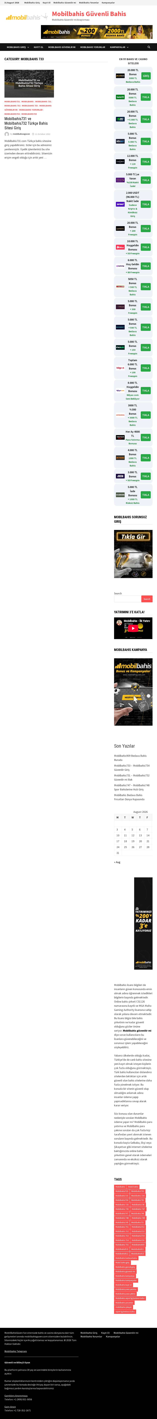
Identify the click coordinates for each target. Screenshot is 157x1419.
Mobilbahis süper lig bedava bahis (130, 1298)
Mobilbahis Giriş (32, 2)
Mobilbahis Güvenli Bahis (89, 13)
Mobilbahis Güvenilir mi (65, 2)
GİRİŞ (146, 76)
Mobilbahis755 (138, 1240)
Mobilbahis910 (122, 1249)
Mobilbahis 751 (122, 1227)
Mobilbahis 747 (138, 1209)
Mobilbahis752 (138, 1227)
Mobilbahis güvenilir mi (137, 1030)
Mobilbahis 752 (122, 1231)
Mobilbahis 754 (122, 1240)
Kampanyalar (108, 2)
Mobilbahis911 (137, 1249)
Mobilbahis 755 (122, 1244)
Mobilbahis (27, 101)
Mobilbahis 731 (43, 101)
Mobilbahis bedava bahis (126, 1258)
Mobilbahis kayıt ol (124, 1285)
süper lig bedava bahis (125, 1311)
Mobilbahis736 (138, 1204)
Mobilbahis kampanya (125, 1276)
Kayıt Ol (46, 2)
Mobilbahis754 (138, 1236)
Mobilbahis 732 (12, 105)
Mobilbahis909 (138, 1244)
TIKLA (145, 97)
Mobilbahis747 (122, 1213)
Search (118, 593)
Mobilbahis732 (12, 114)
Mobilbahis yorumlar (31, 109)
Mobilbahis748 (137, 1213)
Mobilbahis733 (29, 114)
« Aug (117, 862)
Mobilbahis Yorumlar (89, 2)
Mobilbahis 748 (122, 1218)
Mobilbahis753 (138, 1231)
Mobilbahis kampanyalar (126, 1280)
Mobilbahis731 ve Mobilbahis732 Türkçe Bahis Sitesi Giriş (26, 123)
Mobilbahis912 (122, 1253)
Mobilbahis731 (12, 101)
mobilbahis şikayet (124, 1307)
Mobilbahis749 (122, 1222)
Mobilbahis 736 (122, 1209)
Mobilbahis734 (122, 1200)
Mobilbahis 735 (122, 1204)
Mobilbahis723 (122, 1191)
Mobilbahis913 (137, 1253)
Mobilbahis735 (137, 1200)
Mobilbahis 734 (137, 1195)
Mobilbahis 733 (30, 105)
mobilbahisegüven (21, 134)
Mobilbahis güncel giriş (125, 1267)
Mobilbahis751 (137, 1222)
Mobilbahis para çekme (125, 1293)
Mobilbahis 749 (138, 1218)
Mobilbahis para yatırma (126, 1289)
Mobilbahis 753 (122, 1236)
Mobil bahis (133, 1186)
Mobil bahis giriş (122, 1262)
